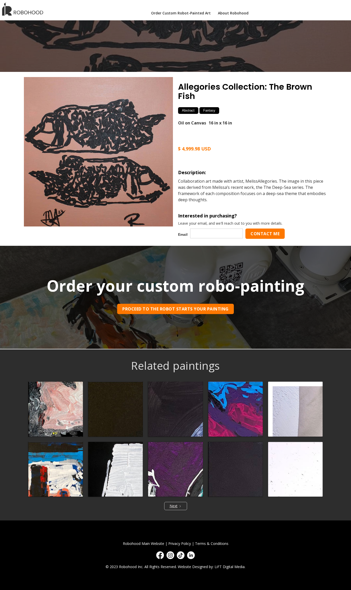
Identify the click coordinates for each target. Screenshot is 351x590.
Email (183, 234)
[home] (24, 9)
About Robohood (233, 13)
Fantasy (209, 110)
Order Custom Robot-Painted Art (181, 13)
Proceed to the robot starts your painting (175, 309)
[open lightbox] (98, 152)
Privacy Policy (179, 543)
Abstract (188, 110)
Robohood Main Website (143, 543)
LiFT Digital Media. (230, 566)
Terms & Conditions (211, 543)
